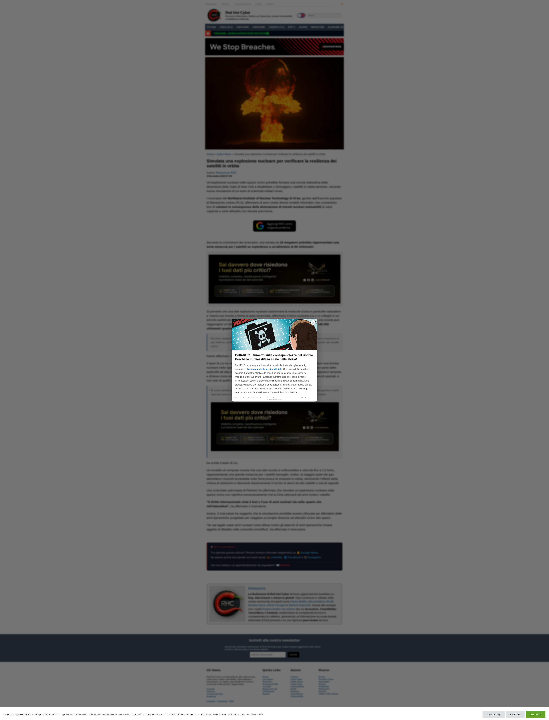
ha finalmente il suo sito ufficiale (264, 369)
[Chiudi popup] (313, 322)
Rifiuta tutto (515, 714)
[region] (274, 713)
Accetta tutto (535, 714)
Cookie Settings (494, 714)
